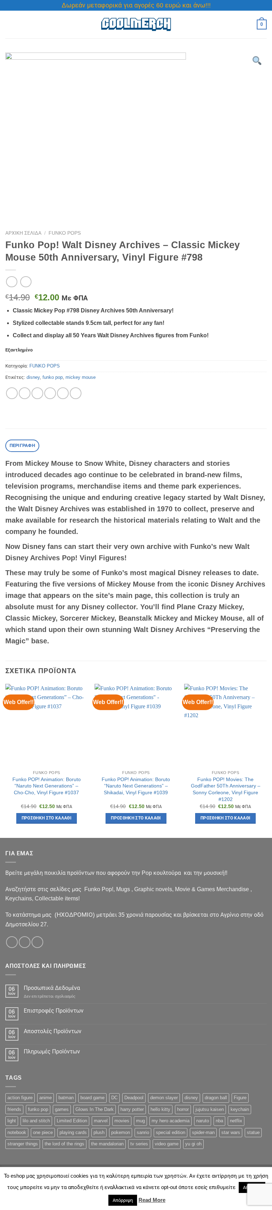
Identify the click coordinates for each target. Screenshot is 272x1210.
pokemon (120, 1132)
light (11, 1120)
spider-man (203, 1132)
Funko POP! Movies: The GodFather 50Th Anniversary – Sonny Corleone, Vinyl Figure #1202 (225, 789)
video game (166, 1143)
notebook (16, 1132)
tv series (139, 1143)
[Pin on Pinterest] (63, 393)
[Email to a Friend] (50, 393)
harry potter (132, 1109)
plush (99, 1132)
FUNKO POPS (65, 233)
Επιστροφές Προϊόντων (54, 1011)
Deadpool (133, 1097)
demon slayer (164, 1097)
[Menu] (9, 24)
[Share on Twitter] (37, 393)
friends (14, 1109)
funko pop (52, 377)
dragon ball (216, 1097)
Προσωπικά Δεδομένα (52, 988)
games (62, 1109)
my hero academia (170, 1120)
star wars (230, 1132)
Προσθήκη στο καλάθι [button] (47, 818)
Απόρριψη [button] (123, 1200)
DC (114, 1097)
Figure (240, 1097)
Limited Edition (72, 1120)
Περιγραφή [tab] (22, 445)
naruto (202, 1120)
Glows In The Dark (94, 1109)
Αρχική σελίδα (23, 233)
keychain (240, 1109)
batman (66, 1097)
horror (183, 1109)
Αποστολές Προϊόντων (52, 1031)
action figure (20, 1097)
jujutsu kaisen (210, 1109)
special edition (170, 1132)
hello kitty (160, 1109)
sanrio (143, 1132)
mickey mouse (81, 377)
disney (33, 377)
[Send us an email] (37, 942)
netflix (236, 1120)
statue (253, 1132)
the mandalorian (107, 1143)
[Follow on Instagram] (24, 942)
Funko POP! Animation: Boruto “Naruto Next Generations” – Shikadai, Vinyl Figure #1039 (136, 785)
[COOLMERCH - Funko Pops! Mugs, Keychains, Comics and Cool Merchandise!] (136, 24)
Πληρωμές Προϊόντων (52, 1051)
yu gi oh (193, 1143)
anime (45, 1097)
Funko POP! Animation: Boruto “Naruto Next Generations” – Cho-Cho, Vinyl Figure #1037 (46, 785)
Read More (151, 1200)
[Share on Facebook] (24, 393)
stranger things (22, 1143)
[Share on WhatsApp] (12, 393)
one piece (43, 1132)
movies (121, 1120)
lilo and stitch (36, 1120)
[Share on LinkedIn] (75, 393)
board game (92, 1097)
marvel (101, 1120)
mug (140, 1120)
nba (219, 1120)
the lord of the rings (64, 1143)
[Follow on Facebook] (12, 942)
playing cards (73, 1132)
